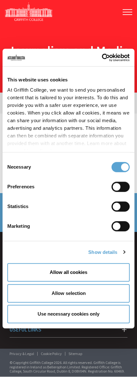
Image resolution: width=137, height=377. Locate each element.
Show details (102, 252)
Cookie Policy (51, 353)
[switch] (121, 187)
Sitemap (75, 353)
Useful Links (25, 329)
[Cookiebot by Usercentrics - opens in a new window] (102, 57)
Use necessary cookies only (68, 314)
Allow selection (69, 293)
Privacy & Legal (22, 353)
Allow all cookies (68, 272)
